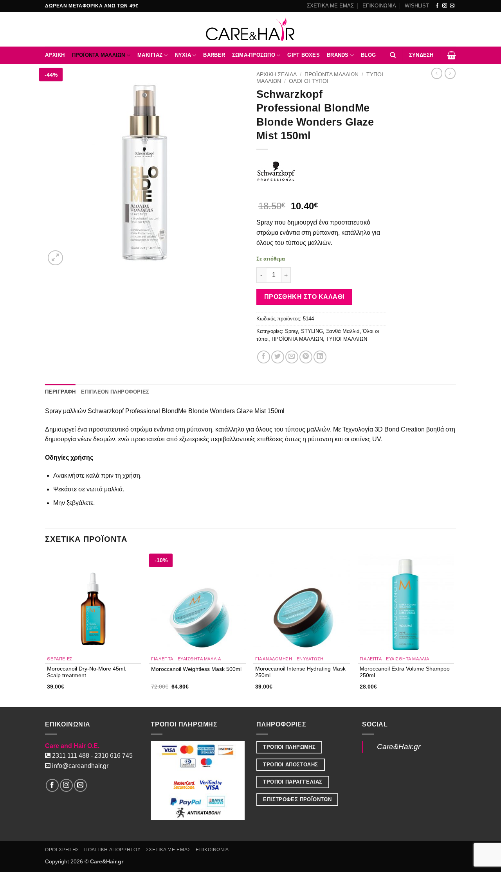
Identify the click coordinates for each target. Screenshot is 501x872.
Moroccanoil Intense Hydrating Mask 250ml (300, 671)
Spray (291, 331)
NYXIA (183, 55)
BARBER (214, 55)
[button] (421, 55)
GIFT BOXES (303, 55)
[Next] (454, 630)
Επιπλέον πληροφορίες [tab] (115, 392)
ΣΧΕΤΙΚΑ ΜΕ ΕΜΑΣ (330, 6)
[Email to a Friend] (291, 357)
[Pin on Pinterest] (305, 357)
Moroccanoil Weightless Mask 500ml (196, 669)
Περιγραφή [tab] (60, 392)
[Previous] (45, 630)
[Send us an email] (452, 6)
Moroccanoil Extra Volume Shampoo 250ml (405, 671)
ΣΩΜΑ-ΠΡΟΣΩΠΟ (253, 55)
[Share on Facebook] (263, 357)
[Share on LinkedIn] (320, 357)
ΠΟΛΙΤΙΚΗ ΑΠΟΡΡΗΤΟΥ (112, 849)
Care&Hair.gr (398, 747)
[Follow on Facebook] (437, 6)
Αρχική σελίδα (276, 74)
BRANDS (338, 55)
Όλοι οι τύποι (308, 81)
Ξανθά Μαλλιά (343, 331)
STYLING (312, 331)
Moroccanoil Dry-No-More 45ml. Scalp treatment (86, 671)
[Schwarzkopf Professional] (276, 171)
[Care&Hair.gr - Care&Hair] (250, 29)
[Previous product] (450, 73)
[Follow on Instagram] (444, 6)
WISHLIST (417, 6)
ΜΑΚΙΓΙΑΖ (149, 55)
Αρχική (55, 55)
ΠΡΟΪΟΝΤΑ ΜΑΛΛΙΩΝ (98, 55)
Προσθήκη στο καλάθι (304, 296)
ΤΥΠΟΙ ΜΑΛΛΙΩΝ (346, 339)
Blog (368, 55)
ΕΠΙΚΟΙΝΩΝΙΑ (379, 6)
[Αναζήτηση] (393, 55)
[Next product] (436, 73)
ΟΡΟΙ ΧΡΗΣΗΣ (62, 849)
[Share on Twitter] (277, 357)
